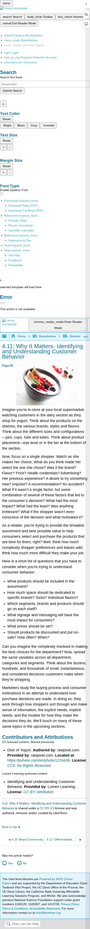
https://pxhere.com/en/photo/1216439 (38, 760)
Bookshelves (47, 336)
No (25, 863)
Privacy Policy (70, 904)
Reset (6, 119)
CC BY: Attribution (38, 792)
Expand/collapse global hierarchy (7, 336)
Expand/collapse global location (85, 335)
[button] (15, 260)
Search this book (11, 77)
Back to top (9, 827)
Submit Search (12, 90)
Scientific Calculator (21, 230)
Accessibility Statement (45, 908)
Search (8, 924)
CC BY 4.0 (47, 808)
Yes (10, 863)
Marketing (76, 336)
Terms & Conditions (15, 908)
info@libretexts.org (48, 912)
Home (21, 336)
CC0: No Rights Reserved (29, 765)
